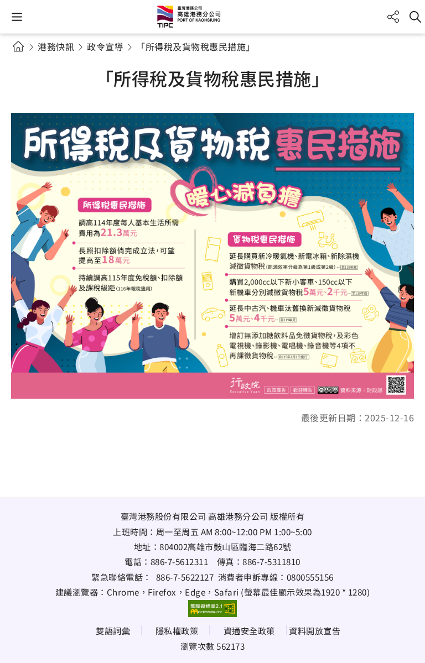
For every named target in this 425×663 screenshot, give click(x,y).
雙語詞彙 (113, 630)
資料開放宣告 (314, 630)
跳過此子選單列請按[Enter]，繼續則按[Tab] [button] (27, 59)
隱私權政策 (177, 630)
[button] (17, 17)
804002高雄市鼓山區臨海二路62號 (225, 546)
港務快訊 (56, 46)
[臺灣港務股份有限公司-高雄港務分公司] (212, 17)
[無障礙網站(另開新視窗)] (212, 608)
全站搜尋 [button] (415, 17)
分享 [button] (393, 17)
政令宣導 (105, 46)
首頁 (18, 46)
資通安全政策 (249, 630)
